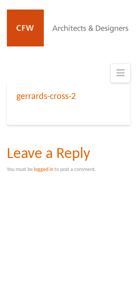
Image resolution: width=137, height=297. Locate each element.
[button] (120, 73)
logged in (43, 169)
